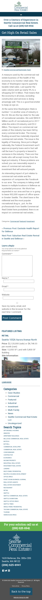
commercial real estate (13, 449)
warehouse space (10, 515)
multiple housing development (15, 474)
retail (6, 490)
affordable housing (11, 430)
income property (10, 460)
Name (5, 278)
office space (8, 477)
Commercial (14, 221)
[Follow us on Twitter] (6, 570)
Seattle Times (8, 504)
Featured (22, 221)
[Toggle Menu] (21, 14)
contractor (8, 455)
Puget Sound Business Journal (15, 479)
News (10, 413)
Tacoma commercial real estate (16, 509)
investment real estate (12, 466)
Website (5, 294)
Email (5, 286)
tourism (7, 512)
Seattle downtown (11, 498)
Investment (31, 221)
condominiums (9, 452)
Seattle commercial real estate (16, 496)
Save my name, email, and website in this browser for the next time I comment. (16, 309)
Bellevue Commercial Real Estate (16, 439)
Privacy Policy (26, 586)
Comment (7, 253)
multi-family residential (12, 471)
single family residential (13, 507)
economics (8, 458)
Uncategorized (15, 423)
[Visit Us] (3, 570)
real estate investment (12, 485)
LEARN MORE (6, 382)
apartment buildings (11, 436)
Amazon (7, 433)
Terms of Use (15, 586)
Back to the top (21, 591)
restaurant (8, 488)
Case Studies (14, 393)
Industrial (12, 403)
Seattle (6, 493)
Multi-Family (13, 410)
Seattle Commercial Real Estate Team (17, 70)
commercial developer (12, 447)
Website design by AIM (21, 597)
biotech (6, 441)
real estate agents (11, 482)
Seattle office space (11, 501)
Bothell (7, 444)
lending (6, 468)
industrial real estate (12, 463)
